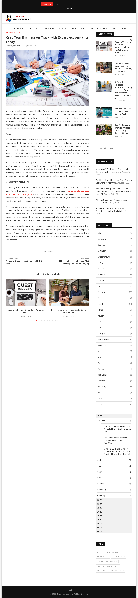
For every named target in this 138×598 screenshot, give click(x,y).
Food (115, 286)
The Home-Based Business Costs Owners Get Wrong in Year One (123, 67)
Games (115, 298)
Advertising (115, 233)
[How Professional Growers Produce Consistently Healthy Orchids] (104, 129)
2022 (99, 511)
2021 (99, 515)
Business (32, 28)
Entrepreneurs (115, 257)
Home (83, 28)
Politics (115, 369)
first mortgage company (107, 552)
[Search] (131, 40)
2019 (99, 523)
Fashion (62, 28)
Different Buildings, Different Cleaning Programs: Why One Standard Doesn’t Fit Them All (123, 90)
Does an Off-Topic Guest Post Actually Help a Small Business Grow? (122, 47)
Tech (115, 398)
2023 (99, 507)
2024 (99, 504)
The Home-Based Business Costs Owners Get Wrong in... (63, 4)
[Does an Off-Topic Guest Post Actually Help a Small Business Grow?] (26, 292)
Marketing (115, 345)
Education (48, 28)
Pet (115, 363)
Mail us (69, 9)
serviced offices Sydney (107, 561)
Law (91, 28)
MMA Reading (102, 557)
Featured (115, 274)
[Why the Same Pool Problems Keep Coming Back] (104, 112)
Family (115, 262)
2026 (99, 415)
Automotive (18, 28)
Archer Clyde (17, 46)
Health (73, 28)
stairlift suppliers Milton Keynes (110, 571)
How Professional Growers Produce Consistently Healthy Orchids (122, 129)
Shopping (102, 28)
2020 (99, 519)
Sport (115, 392)
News (123, 28)
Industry (115, 316)
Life (115, 327)
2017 (99, 531)
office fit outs (119, 557)
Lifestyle (115, 333)
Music (115, 351)
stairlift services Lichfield (108, 566)
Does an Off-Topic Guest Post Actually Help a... (26, 311)
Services (115, 381)
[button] (55, 4)
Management (115, 339)
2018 (99, 527)
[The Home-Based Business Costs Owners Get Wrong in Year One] (69, 292)
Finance (115, 280)
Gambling (115, 292)
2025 (99, 500)
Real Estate (115, 375)
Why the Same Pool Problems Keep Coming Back (123, 111)
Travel (114, 28)
